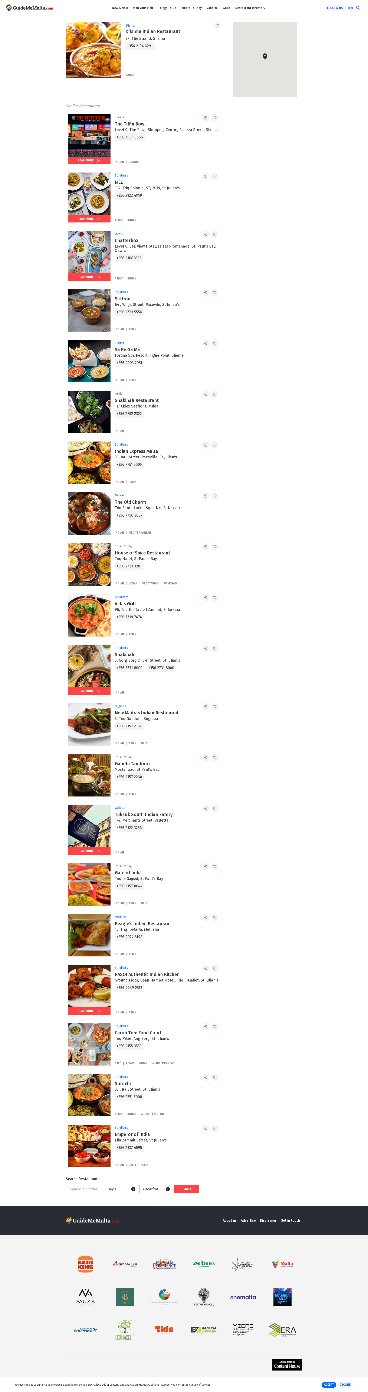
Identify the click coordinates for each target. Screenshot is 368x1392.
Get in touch (290, 1220)
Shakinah (124, 654)
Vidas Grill (125, 604)
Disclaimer (268, 1220)
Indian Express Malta (136, 451)
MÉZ (119, 182)
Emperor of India (132, 1134)
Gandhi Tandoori (132, 764)
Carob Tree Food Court (138, 1033)
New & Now (120, 8)
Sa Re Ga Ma (127, 349)
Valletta (212, 8)
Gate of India (128, 873)
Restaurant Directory (250, 8)
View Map (267, 83)
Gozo (226, 8)
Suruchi (123, 1083)
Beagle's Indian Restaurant (143, 923)
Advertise (248, 1220)
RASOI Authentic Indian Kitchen (147, 974)
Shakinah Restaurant (137, 400)
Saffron (123, 299)
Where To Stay (191, 8)
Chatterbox (126, 240)
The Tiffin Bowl (130, 124)
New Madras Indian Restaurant (147, 713)
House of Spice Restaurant (142, 553)
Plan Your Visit (143, 8)
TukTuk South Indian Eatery (144, 814)
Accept (329, 1384)
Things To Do (167, 8)
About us (230, 1220)
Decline (345, 1384)
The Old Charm (130, 502)
